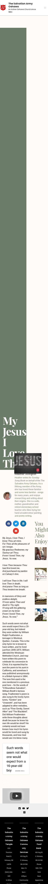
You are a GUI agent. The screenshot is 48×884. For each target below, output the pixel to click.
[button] (9, 524)
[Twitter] (27, 808)
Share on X (19, 771)
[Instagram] (24, 812)
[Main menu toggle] (45, 8)
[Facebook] (19, 808)
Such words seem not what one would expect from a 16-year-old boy (17, 758)
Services (24, 852)
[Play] (16, 796)
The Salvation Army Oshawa (20, 5)
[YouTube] (23, 808)
